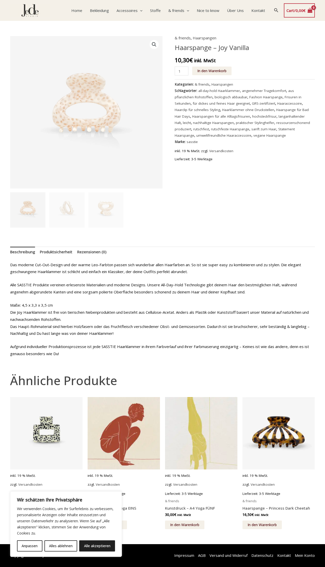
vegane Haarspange (269, 135)
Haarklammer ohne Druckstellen (248, 109)
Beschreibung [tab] (22, 251)
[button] (140, 10)
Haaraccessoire (289, 103)
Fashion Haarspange (266, 97)
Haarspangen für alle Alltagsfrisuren (221, 116)
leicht (187, 122)
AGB (202, 555)
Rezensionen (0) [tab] (91, 251)
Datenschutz (262, 555)
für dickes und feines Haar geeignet (221, 103)
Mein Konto (305, 555)
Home (76, 10)
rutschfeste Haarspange (230, 129)
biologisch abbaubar (231, 97)
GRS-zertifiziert (263, 103)
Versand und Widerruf (228, 555)
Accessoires (127, 10)
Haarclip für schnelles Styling (197, 109)
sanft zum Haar (263, 129)
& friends (176, 10)
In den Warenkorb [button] (184, 524)
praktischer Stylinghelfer (255, 122)
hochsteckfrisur (264, 116)
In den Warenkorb (211, 70)
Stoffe (155, 10)
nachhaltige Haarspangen (213, 122)
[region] (66, 524)
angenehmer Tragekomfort (264, 90)
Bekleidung (99, 10)
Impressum (184, 555)
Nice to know (208, 10)
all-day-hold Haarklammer (219, 90)
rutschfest (201, 129)
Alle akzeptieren (97, 545)
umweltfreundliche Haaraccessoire (223, 135)
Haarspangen (204, 37)
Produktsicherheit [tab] (56, 251)
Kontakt (258, 10)
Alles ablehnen (61, 545)
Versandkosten (221, 151)
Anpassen (30, 545)
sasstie (192, 141)
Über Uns (235, 10)
